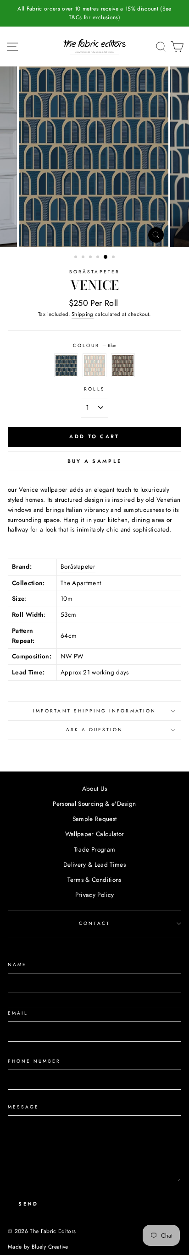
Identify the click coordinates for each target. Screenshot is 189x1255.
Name (17, 964)
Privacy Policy (94, 894)
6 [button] (114, 257)
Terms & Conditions (94, 879)
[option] (94, 13)
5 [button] (106, 257)
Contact (94, 923)
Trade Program (94, 849)
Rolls (94, 389)
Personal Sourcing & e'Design (94, 803)
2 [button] (84, 257)
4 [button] (98, 257)
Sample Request (94, 818)
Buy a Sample (94, 461)
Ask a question (94, 729)
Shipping (83, 314)
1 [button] (76, 257)
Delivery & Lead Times (94, 864)
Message (23, 1106)
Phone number (34, 1061)
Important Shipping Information (94, 710)
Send (28, 1203)
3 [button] (91, 257)
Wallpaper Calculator (94, 833)
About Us (94, 788)
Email (18, 1013)
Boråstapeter (94, 271)
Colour (94, 345)
